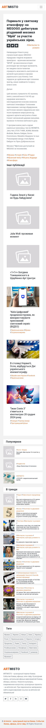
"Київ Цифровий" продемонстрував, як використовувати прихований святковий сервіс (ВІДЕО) (22, 319)
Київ (25, 155)
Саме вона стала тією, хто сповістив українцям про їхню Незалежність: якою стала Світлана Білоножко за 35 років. (28, 528)
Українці (38, 635)
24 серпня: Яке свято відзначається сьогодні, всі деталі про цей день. (28, 593)
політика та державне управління (28, 601)
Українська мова (17, 330)
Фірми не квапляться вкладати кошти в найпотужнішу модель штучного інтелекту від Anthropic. (27, 515)
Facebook (31, 375)
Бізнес (19, 509)
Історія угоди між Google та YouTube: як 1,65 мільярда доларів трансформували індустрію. (28, 581)
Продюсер (8, 643)
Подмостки (21, 464)
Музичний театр (14, 158)
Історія (18, 155)
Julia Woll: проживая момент (21, 235)
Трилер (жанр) (24, 421)
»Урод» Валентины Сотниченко (26, 466)
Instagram (32, 643)
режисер (34, 652)
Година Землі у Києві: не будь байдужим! (22, 196)
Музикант (8, 657)
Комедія (14, 421)
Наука (19, 495)
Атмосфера (12, 160)
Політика (20, 521)
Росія (6, 639)
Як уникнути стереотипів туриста (27, 542)
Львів (17, 643)
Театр (24, 643)
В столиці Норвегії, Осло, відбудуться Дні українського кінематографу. (22, 367)
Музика (11, 155)
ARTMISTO (20, 476)
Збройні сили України (19, 375)
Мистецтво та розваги (32, 521)
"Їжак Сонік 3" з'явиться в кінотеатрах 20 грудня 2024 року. (22, 413)
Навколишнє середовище (31, 495)
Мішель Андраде (30, 158)
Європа (29, 639)
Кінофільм (22, 648)
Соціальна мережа (18, 332)
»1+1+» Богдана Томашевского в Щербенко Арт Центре (22, 275)
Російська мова (10, 648)
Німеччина (33, 648)
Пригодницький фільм (19, 423)
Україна (15, 635)
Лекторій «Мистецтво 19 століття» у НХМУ (28, 453)
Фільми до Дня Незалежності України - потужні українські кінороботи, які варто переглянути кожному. (27, 606)
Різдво (31, 155)
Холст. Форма (22, 450)
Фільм (23, 635)
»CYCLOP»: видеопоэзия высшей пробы (27, 479)
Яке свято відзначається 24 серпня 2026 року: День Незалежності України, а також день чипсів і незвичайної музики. (28, 502)
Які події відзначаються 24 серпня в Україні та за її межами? (28, 567)
